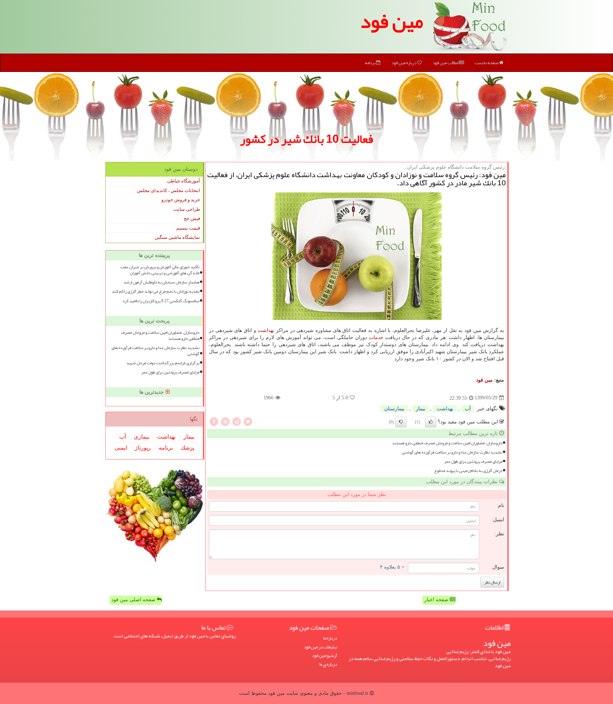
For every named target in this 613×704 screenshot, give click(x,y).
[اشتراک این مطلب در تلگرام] (237, 421)
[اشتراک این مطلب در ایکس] (248, 421)
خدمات (376, 337)
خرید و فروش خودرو (180, 199)
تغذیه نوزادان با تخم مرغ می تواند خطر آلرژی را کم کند (155, 291)
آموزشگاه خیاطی (183, 181)
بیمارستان (394, 408)
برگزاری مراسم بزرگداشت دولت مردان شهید (162, 363)
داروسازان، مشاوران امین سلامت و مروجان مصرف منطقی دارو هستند (447, 443)
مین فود (391, 21)
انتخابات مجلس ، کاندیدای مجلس (168, 190)
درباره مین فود (404, 62)
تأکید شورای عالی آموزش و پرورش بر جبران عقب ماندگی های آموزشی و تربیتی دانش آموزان (159, 270)
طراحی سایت (186, 209)
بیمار (420, 408)
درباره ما (330, 638)
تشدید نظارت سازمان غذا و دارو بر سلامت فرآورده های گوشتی (452, 452)
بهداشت (266, 330)
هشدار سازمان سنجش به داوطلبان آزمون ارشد (161, 282)
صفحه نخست (487, 62)
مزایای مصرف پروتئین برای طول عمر (473, 461)
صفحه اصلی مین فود (134, 599)
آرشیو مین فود (324, 656)
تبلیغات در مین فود (320, 647)
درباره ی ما (328, 664)
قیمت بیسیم (188, 228)
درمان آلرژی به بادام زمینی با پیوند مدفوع (468, 471)
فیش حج (192, 218)
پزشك (187, 448)
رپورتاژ (143, 448)
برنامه (370, 62)
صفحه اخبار (437, 599)
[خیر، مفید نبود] (401, 422)
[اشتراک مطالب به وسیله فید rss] (225, 421)
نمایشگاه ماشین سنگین (177, 237)
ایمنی (121, 448)
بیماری (141, 437)
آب (468, 408)
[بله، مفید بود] (430, 422)
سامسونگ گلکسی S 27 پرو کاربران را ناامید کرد (160, 301)
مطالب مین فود (445, 62)
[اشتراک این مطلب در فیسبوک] (214, 421)
